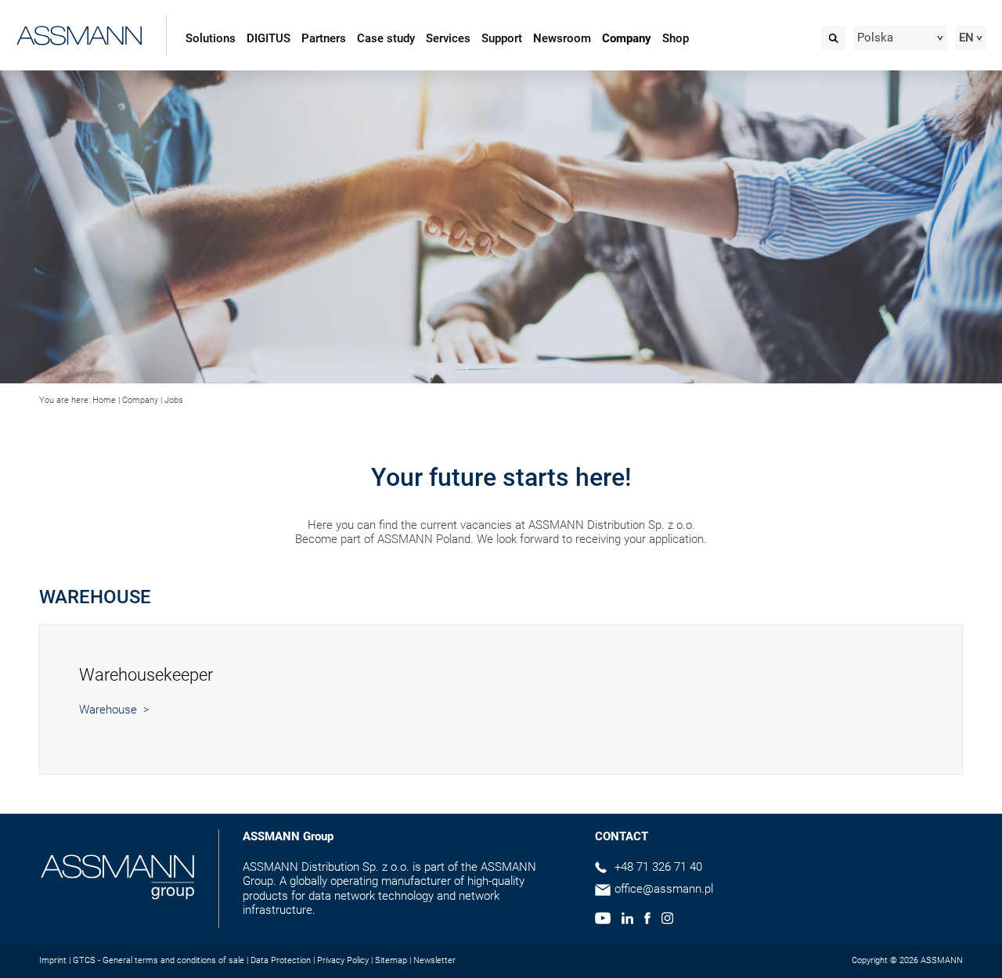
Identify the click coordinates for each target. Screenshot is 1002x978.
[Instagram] (667, 920)
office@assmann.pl (664, 889)
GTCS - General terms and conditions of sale (158, 960)
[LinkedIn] (627, 920)
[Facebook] (647, 920)
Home (104, 400)
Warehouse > (114, 710)
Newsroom (562, 38)
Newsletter (434, 960)
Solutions (211, 38)
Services (448, 38)
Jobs (173, 400)
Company (626, 38)
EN (966, 38)
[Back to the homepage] (79, 32)
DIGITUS (268, 38)
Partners (323, 38)
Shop (675, 38)
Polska (875, 38)
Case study (386, 38)
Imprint (53, 960)
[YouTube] (603, 920)
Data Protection (280, 960)
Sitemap (391, 960)
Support (501, 38)
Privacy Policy (343, 960)
